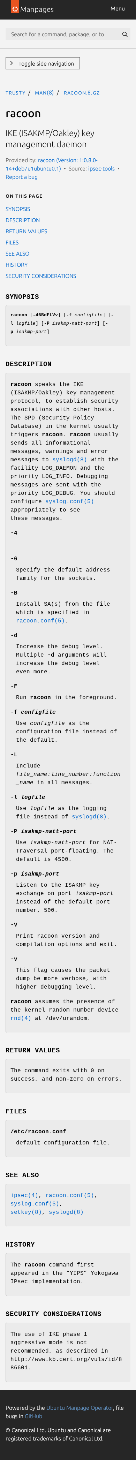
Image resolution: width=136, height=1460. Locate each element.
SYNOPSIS (18, 209)
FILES (12, 242)
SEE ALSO (17, 253)
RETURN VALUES (26, 231)
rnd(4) (20, 1018)
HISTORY (17, 265)
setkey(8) (26, 1212)
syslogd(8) (69, 460)
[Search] (124, 34)
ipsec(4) (24, 1196)
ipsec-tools (101, 168)
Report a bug (22, 177)
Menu (118, 8)
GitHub (33, 1416)
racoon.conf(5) (40, 621)
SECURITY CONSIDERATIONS (41, 276)
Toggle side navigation (45, 63)
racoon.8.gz (82, 92)
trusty (15, 92)
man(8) (44, 92)
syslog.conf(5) (69, 502)
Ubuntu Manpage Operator (79, 1408)
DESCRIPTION (23, 220)
